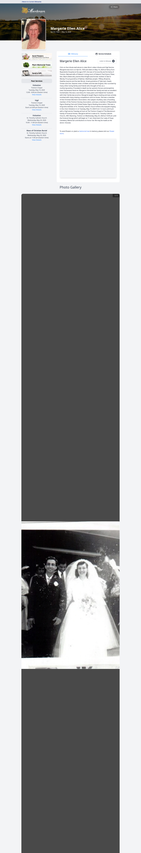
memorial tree (84, 131)
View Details (36, 95)
